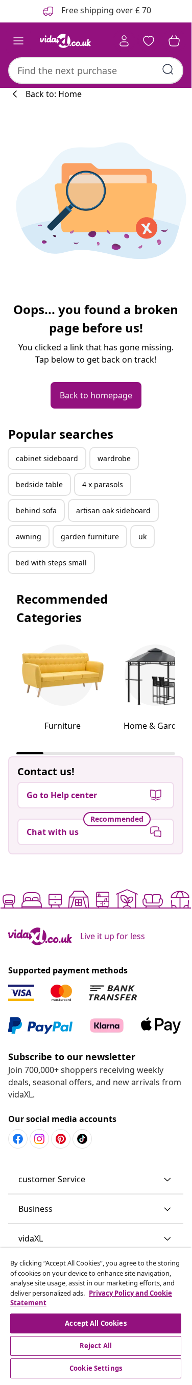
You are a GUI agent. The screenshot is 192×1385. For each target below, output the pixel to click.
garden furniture (90, 536)
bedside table (39, 484)
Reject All (96, 1345)
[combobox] (95, 70)
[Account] (124, 41)
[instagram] (39, 1139)
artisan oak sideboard (113, 510)
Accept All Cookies (95, 1323)
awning (28, 536)
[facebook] (18, 1139)
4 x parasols (102, 484)
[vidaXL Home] (65, 41)
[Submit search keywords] (168, 69)
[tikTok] (82, 1139)
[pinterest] (61, 1139)
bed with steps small (51, 562)
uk (142, 536)
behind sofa (36, 510)
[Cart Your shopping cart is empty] (174, 41)
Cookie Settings (95, 1368)
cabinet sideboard (47, 458)
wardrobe (114, 458)
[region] (95, 1314)
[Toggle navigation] (18, 41)
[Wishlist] (148, 41)
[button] (95, 1180)
